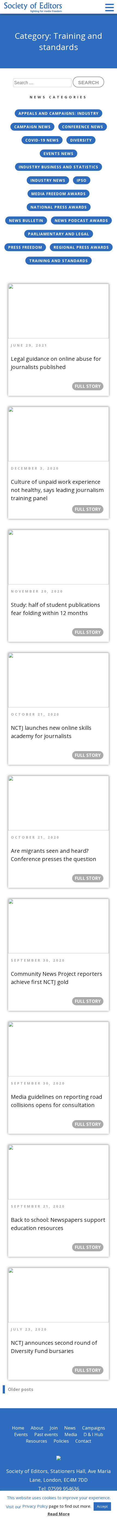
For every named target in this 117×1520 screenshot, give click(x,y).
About (37, 1428)
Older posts (20, 1389)
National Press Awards (58, 207)
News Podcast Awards (81, 220)
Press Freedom (25, 247)
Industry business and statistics (58, 166)
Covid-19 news (42, 140)
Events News (58, 153)
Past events (46, 1434)
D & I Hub (93, 1434)
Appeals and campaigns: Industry (58, 113)
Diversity (81, 140)
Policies (61, 1441)
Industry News (47, 180)
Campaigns (93, 1428)
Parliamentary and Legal (58, 233)
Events (21, 1434)
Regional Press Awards (81, 247)
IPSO (82, 180)
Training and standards (58, 260)
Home (18, 1428)
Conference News (82, 126)
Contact (83, 1441)
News (70, 1428)
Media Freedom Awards (58, 193)
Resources (36, 1441)
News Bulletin (26, 220)
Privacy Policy (35, 1506)
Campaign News (32, 126)
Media (70, 1434)
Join (54, 1428)
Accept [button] (102, 1506)
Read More (59, 1513)
